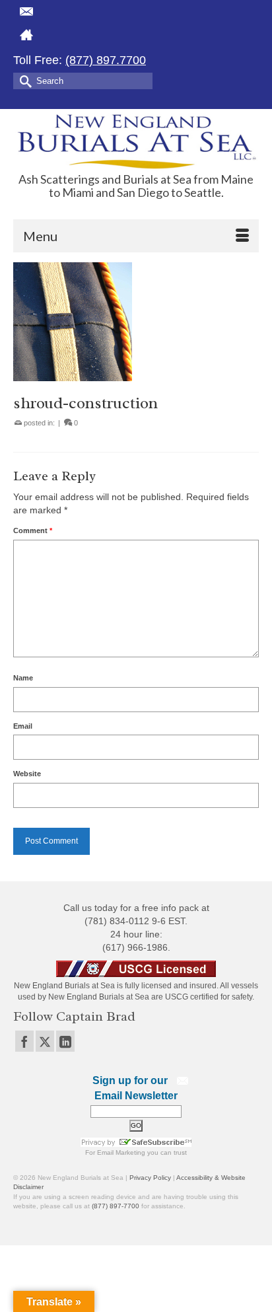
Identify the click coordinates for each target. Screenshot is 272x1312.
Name (23, 678)
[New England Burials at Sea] (136, 141)
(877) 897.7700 (105, 60)
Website (27, 774)
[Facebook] (24, 1041)
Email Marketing (121, 1152)
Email (22, 726)
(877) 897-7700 (115, 1206)
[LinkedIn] (65, 1041)
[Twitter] (45, 1041)
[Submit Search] (23, 80)
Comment (32, 530)
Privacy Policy (150, 1177)
